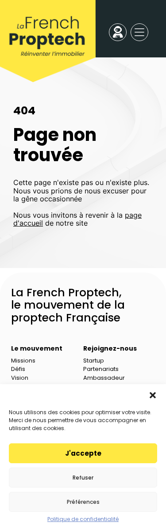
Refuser (83, 477)
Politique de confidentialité (83, 519)
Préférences (83, 502)
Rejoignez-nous (110, 348)
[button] (152, 395)
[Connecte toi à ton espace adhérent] (118, 32)
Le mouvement (36, 348)
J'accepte (83, 453)
